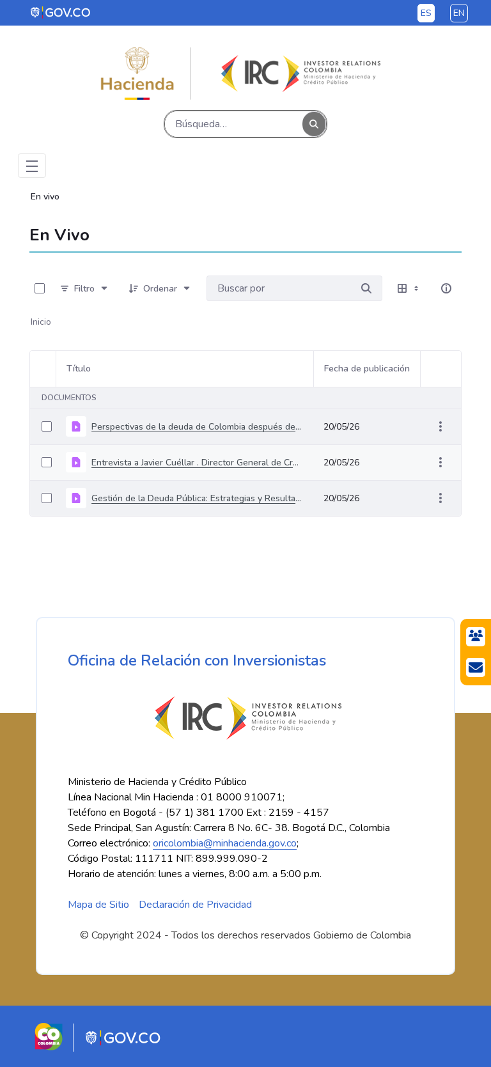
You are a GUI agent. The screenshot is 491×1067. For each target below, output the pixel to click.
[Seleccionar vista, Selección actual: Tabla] (409, 288)
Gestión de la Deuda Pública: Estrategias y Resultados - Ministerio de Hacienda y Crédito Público (197, 498)
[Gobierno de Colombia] (61, 12)
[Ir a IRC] (299, 73)
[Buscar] (313, 124)
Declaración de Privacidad (195, 905)
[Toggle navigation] (32, 165)
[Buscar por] (366, 288)
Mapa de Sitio (98, 905)
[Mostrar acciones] (440, 426)
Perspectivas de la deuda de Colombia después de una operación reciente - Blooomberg (197, 427)
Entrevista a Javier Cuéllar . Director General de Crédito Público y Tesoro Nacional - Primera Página (197, 462)
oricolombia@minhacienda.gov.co (225, 843)
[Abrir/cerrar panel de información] (446, 288)
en (459, 13)
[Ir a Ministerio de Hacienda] (137, 73)
